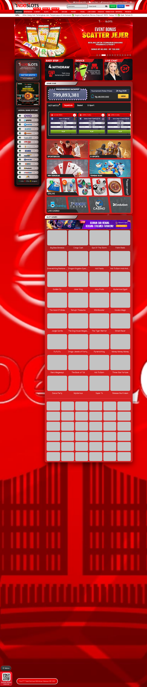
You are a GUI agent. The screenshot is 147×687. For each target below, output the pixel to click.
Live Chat (94, 2)
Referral (119, 12)
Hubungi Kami (107, 2)
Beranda (19, 12)
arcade (64, 12)
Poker (73, 12)
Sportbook (28, 12)
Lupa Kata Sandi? (121, 2)
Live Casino (92, 12)
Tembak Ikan (109, 12)
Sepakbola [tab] (68, 105)
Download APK (80, 2)
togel (82, 12)
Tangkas (101, 12)
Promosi (128, 12)
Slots (46, 12)
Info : (18, 15)
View (123, 94)
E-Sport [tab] (91, 105)
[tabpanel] (90, 123)
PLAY (60, 132)
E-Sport (37, 12)
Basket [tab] (80, 105)
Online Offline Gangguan (28, 181)
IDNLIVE (55, 12)
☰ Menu (6, 668)
